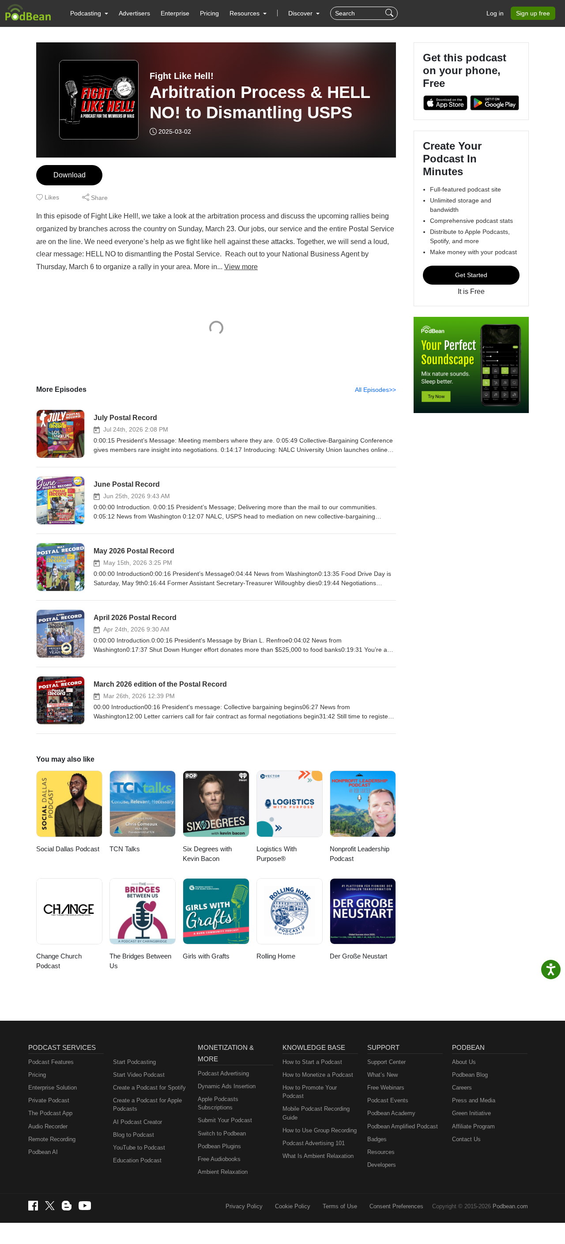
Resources (381, 1152)
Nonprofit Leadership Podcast (359, 854)
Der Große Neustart (358, 956)
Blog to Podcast (133, 1134)
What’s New (382, 1074)
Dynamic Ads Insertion (227, 1086)
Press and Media (473, 1100)
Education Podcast (137, 1160)
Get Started (471, 274)
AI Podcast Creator (137, 1122)
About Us (464, 1062)
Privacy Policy (244, 1206)
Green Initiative (471, 1113)
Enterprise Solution (52, 1087)
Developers (381, 1164)
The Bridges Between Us (140, 961)
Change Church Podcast (59, 961)
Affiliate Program (473, 1126)
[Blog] (67, 1205)
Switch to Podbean (222, 1133)
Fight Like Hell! (182, 76)
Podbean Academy (391, 1113)
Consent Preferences (396, 1206)
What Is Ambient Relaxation (318, 1156)
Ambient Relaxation (223, 1172)
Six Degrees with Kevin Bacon (207, 854)
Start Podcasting (134, 1062)
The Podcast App (50, 1113)
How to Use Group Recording (319, 1130)
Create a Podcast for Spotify (149, 1087)
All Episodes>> (375, 389)
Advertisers (134, 13)
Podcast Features (51, 1062)
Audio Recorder (48, 1126)
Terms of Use (340, 1206)
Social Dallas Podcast (67, 849)
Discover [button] (301, 13)
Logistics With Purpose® (276, 854)
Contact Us (466, 1139)
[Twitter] (50, 1205)
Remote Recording (51, 1139)
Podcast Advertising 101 (313, 1143)
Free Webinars (385, 1087)
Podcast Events (387, 1100)
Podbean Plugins (219, 1146)
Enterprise (175, 13)
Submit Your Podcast (225, 1120)
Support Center (386, 1062)
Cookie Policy (292, 1206)
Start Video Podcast (139, 1074)
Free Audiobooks (219, 1159)
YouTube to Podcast (139, 1147)
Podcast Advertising (223, 1073)
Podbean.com (510, 1206)
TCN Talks (124, 849)
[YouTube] (85, 1205)
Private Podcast (48, 1100)
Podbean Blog (470, 1074)
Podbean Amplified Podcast (402, 1126)
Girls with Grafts (206, 956)
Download (69, 175)
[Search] (390, 13)
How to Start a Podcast (312, 1062)
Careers (462, 1087)
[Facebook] (33, 1205)
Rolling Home (275, 956)
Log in (495, 13)
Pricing (209, 13)
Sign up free (533, 13)
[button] (89, 13)
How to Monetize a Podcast (317, 1074)
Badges (377, 1139)
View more (241, 267)
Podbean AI (43, 1152)
